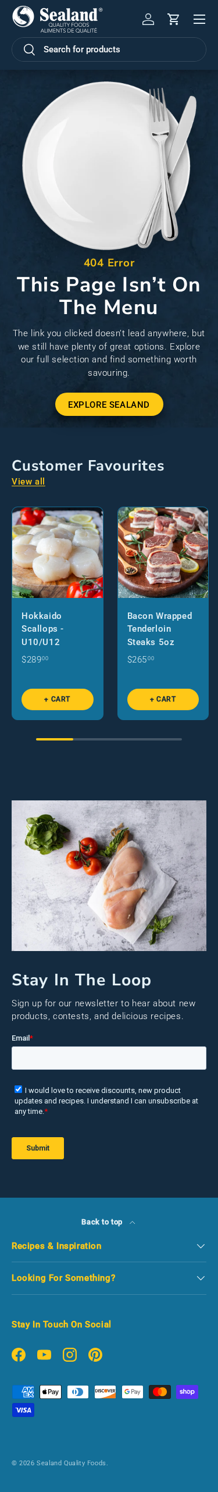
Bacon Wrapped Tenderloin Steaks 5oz (159, 629)
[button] (174, 19)
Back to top (102, 1221)
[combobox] (109, 49)
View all (28, 481)
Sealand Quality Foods (71, 1463)
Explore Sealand (109, 405)
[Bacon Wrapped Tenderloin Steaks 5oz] (163, 552)
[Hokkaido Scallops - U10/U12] (57, 552)
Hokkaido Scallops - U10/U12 (43, 629)
